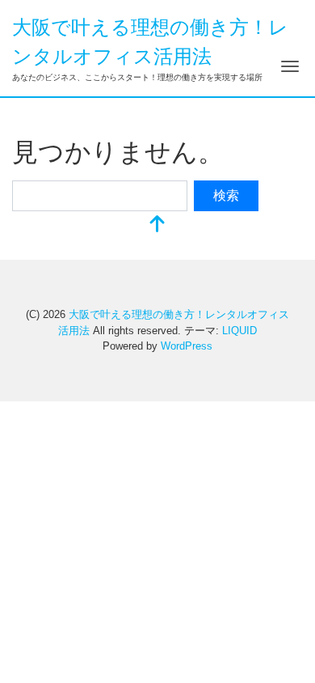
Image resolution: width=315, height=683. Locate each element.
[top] (157, 225)
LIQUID (239, 331)
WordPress (186, 346)
